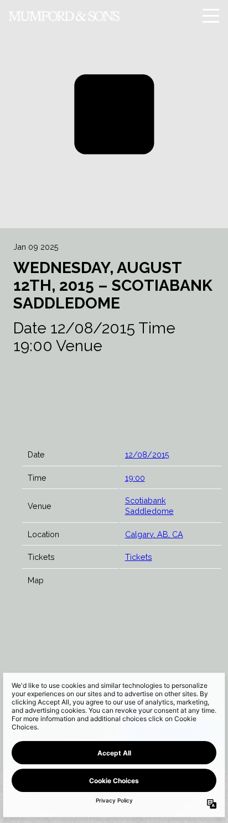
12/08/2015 (147, 454)
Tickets (138, 557)
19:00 (135, 477)
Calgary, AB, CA (154, 534)
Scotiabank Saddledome (149, 506)
